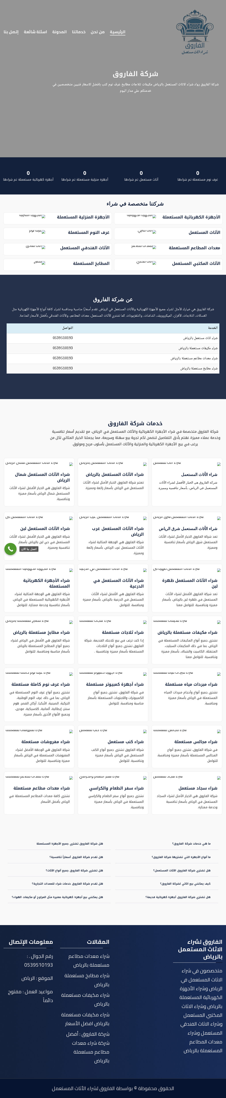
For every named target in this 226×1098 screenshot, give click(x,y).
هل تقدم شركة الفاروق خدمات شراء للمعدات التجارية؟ (67, 883)
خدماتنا (78, 31)
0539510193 (63, 338)
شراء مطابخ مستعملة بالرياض (199, 369)
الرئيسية (117, 31)
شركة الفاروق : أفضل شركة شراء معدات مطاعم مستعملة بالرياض (87, 1047)
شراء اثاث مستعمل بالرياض (200, 338)
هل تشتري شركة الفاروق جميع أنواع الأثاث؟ (74, 870)
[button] (166, 844)
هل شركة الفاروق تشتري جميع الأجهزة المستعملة (69, 843)
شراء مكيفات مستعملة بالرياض (198, 348)
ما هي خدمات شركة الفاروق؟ (191, 843)
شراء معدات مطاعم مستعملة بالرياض (194, 358)
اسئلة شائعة (35, 31)
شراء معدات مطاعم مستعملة (41, 788)
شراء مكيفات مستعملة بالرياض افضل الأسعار (85, 1019)
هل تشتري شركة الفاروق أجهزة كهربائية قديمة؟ (178, 897)
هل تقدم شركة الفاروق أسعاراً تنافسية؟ (76, 857)
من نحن (97, 31)
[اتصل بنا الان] (10, 549)
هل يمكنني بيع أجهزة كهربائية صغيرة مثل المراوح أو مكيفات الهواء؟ (57, 897)
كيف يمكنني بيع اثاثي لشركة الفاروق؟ (185, 883)
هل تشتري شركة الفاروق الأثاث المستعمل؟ (182, 870)
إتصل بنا (11, 31)
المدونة (59, 31)
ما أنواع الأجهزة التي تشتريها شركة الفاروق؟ (181, 857)
